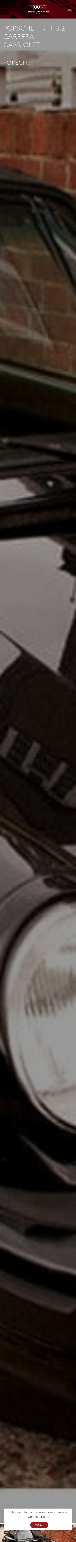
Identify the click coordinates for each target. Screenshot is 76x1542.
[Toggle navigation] (60, 9)
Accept (39, 1524)
